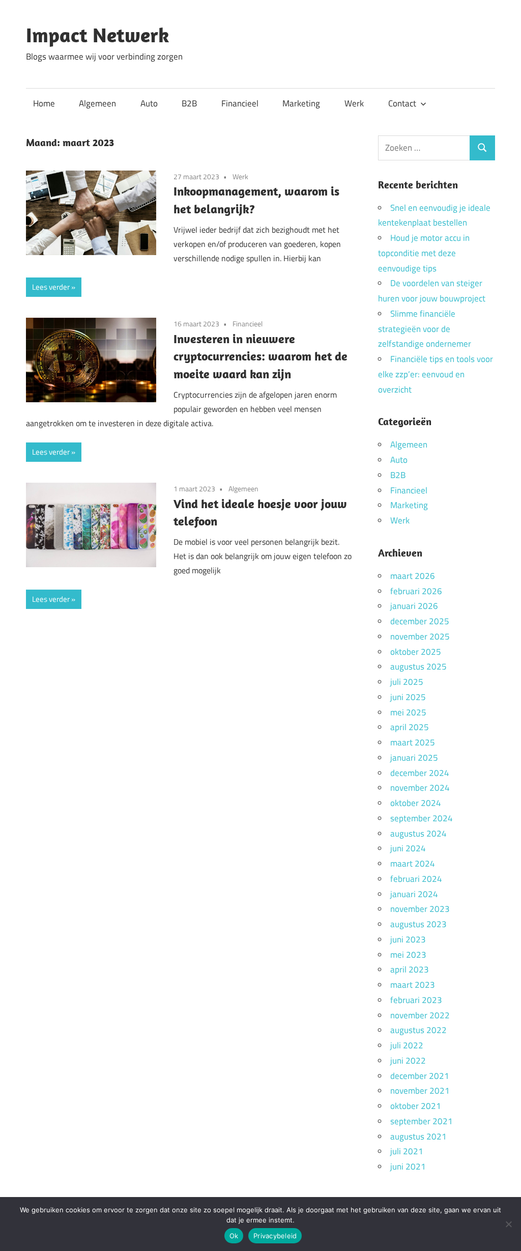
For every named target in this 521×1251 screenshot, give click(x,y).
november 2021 (420, 1090)
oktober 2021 (415, 1106)
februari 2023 (416, 1000)
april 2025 (409, 727)
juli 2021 (406, 1151)
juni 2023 (408, 939)
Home (44, 103)
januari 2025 (414, 757)
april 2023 (409, 969)
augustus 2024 (418, 833)
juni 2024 (408, 848)
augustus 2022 (418, 1030)
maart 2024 (412, 863)
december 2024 (419, 773)
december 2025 (419, 621)
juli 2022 (406, 1045)
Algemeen (97, 103)
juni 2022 (408, 1060)
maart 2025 (412, 742)
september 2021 (421, 1121)
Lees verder (51, 287)
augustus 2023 (418, 924)
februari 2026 (416, 591)
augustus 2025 (418, 666)
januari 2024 (414, 894)
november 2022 (420, 1015)
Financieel (239, 103)
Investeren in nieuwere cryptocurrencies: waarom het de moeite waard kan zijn (260, 356)
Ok (234, 1236)
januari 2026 (414, 606)
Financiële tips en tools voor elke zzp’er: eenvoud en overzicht (435, 374)
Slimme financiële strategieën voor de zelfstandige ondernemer (424, 329)
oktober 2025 (415, 651)
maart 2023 (412, 984)
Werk (354, 103)
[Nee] (508, 1224)
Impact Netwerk (97, 34)
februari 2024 (416, 878)
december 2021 (419, 1075)
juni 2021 (408, 1166)
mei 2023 (408, 954)
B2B (189, 103)
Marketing (301, 103)
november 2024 (420, 787)
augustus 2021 (418, 1136)
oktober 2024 (415, 803)
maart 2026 (412, 575)
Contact (402, 103)
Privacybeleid (275, 1236)
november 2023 (420, 908)
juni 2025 (408, 697)
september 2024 (421, 818)
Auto (149, 103)
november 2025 (420, 636)
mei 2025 (408, 712)
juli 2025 (406, 681)
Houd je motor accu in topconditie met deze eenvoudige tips (424, 253)
